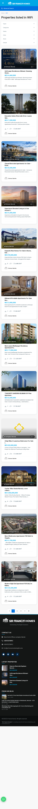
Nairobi (13, 66)
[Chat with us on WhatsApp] (3, 799)
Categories (6, 27)
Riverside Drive (9, 159)
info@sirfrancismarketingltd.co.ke (13, 648)
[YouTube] (12, 654)
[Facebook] (8, 654)
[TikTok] (17, 654)
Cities (4, 35)
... (31, 79)
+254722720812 (8, 640)
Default (5, 42)
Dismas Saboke (12, 86)
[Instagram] (3, 654)
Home (2, 13)
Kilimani (7, 66)
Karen (7, 246)
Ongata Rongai (9, 531)
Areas (4, 39)
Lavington (8, 111)
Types (4, 23)
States (4, 31)
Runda (7, 484)
